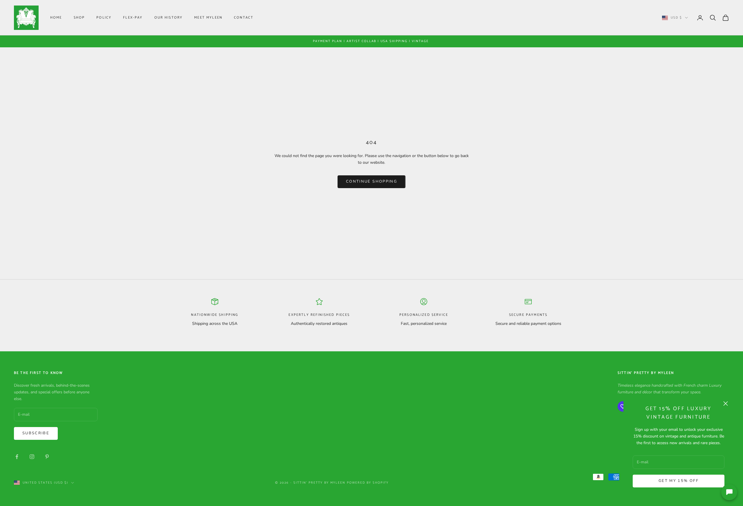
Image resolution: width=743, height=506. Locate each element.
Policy (103, 17)
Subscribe (35, 433)
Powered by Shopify (368, 482)
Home (56, 17)
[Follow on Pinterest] (47, 457)
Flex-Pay (133, 17)
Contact (243, 17)
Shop (79, 17)
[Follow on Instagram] (32, 457)
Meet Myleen (208, 17)
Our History (168, 17)
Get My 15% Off (679, 480)
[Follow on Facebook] (17, 457)
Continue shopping (371, 181)
